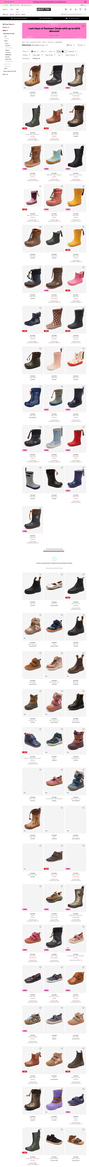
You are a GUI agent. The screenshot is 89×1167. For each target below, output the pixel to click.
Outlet (6, 5)
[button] (71, 45)
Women (5, 9)
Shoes (44, 42)
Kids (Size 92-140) (36, 42)
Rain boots (51, 42)
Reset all (37, 58)
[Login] (71, 9)
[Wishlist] (80, 9)
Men (12, 9)
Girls (27, 42)
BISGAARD (59, 42)
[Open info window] (85, 2)
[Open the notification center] (76, 9)
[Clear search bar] (85, 14)
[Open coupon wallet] (66, 9)
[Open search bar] (62, 14)
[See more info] (33, 98)
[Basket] (85, 9)
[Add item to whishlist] (40, 65)
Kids (17, 9)
